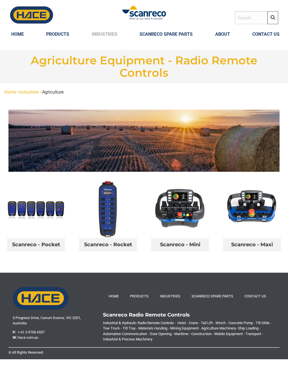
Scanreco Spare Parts (166, 34)
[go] (272, 17)
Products (57, 34)
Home (17, 34)
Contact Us (266, 34)
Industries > (30, 92)
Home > (11, 92)
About (222, 34)
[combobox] (251, 17)
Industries (104, 34)
